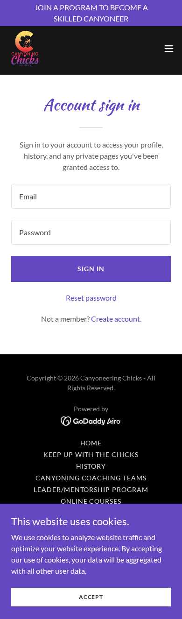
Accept (91, 596)
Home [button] (91, 443)
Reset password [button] (91, 297)
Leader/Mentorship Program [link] (91, 489)
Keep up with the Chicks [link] (91, 454)
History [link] (91, 466)
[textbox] (91, 196)
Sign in (91, 269)
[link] (24, 48)
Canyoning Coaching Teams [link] (91, 478)
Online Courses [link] (91, 501)
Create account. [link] (116, 318)
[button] (169, 48)
